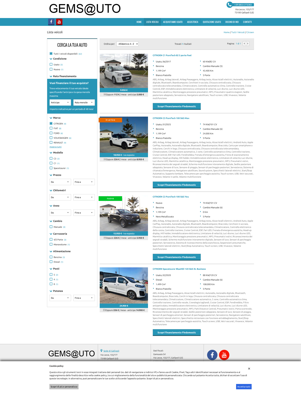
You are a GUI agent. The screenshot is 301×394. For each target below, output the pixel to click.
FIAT (57, 128)
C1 (57, 163)
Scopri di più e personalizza (64, 386)
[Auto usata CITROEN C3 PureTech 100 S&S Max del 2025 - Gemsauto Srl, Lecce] (124, 135)
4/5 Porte (60, 239)
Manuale (59, 227)
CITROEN (60, 123)
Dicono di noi (232, 22)
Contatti (247, 22)
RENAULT (60, 142)
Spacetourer (61, 168)
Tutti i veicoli (238, 32)
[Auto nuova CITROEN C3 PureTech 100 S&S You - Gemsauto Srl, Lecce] (124, 213)
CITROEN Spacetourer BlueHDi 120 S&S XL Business (179, 269)
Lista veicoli (152, 22)
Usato (58, 64)
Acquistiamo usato (172, 22)
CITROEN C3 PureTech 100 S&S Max (171, 118)
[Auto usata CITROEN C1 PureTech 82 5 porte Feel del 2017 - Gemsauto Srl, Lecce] (124, 71)
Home (139, 22)
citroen (250, 32)
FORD (58, 133)
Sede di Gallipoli (111, 351)
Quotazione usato (212, 22)
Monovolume (62, 244)
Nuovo (58, 69)
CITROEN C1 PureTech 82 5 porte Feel (172, 55)
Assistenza (192, 22)
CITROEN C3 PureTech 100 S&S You (171, 196)
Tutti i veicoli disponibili (68, 54)
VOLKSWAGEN (62, 138)
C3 (57, 158)
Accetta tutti (243, 386)
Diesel (58, 262)
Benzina (59, 257)
